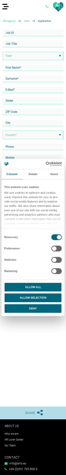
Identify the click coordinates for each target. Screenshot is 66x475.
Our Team (10, 445)
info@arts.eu (17, 463)
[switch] (56, 248)
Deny (33, 308)
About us (12, 426)
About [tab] (54, 174)
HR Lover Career (14, 439)
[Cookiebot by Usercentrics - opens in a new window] (46, 164)
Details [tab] (33, 174)
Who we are (11, 433)
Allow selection (33, 297)
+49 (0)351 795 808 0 (23, 469)
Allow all (33, 287)
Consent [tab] (11, 174)
